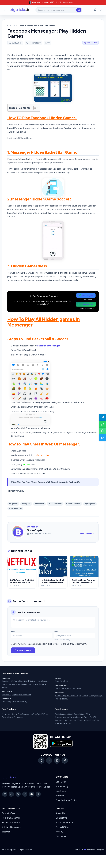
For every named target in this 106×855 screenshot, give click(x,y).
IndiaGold (71, 688)
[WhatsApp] (11, 794)
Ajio (101, 695)
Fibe (57, 681)
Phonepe (6, 702)
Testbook (6, 694)
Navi (26, 681)
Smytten (73, 720)
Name (13, 631)
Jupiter (5, 687)
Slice (62, 681)
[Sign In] (101, 9)
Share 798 (92, 43)
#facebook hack (55, 504)
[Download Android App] (102, 431)
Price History (62, 786)
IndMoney (22, 684)
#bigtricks (13, 504)
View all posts (86, 534)
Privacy (59, 831)
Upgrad (15, 694)
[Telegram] (65, 760)
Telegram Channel (11, 817)
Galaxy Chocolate (15, 717)
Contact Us (61, 817)
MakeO (65, 699)
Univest (39, 681)
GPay (13, 702)
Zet (21, 681)
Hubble (58, 699)
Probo (36, 684)
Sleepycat (93, 695)
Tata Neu (6, 681)
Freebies (60, 795)
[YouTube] (31, 794)
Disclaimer (61, 836)
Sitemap (6, 831)
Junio (30, 684)
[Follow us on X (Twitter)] (102, 437)
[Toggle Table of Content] (34, 108)
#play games (90, 504)
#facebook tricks (73, 504)
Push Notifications (11, 822)
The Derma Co (72, 695)
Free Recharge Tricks (66, 800)
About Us (60, 813)
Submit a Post (9, 813)
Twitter (48, 534)
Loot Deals (61, 781)
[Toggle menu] (4, 9)
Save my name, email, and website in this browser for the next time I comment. (50, 643)
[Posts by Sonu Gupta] (18, 532)
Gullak (4, 684)
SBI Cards (15, 681)
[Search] (78, 10)
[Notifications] (95, 9)
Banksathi (13, 684)
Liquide (43, 684)
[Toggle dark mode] (89, 9)
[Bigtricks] (26, 778)
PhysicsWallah (25, 694)
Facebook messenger (48, 345)
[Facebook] (41, 760)
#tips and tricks (15, 508)
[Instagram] (57, 760)
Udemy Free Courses (20, 714)
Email (56, 631)
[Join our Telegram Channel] (102, 417)
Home (10, 26)
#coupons (26, 504)
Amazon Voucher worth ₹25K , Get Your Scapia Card (52, 2)
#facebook (39, 504)
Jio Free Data (35, 714)
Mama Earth (60, 695)
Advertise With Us (64, 822)
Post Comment (24, 650)
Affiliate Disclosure (11, 827)
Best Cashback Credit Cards (67, 714)
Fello (64, 688)
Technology (35, 43)
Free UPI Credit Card (63, 723)
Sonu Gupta (35, 530)
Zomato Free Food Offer (89, 720)
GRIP (79, 688)
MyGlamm (84, 695)
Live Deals (61, 791)
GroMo (46, 681)
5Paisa (32, 681)
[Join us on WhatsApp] (102, 424)
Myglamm (6, 714)
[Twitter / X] (49, 760)
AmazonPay (22, 702)
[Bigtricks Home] (20, 9)
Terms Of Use (62, 827)
